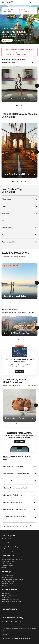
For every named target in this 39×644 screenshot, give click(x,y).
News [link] (3, 545)
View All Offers (7, 40)
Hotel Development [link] (7, 565)
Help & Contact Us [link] (7, 575)
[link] (9, 595)
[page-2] (17, 105)
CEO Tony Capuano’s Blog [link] (10, 547)
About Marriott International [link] (10, 539)
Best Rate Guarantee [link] (8, 581)
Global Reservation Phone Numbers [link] (12, 579)
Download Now (19, 441)
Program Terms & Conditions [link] (10, 599)
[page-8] (21, 181)
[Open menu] (3, 2)
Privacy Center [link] (6, 593)
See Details (19, 371)
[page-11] (25, 181)
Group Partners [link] (6, 563)
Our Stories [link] (5, 549)
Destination (9, 9)
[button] (10, 10)
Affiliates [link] (4, 567)
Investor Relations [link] (7, 543)
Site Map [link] (4, 585)
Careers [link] (4, 541)
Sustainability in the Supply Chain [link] (11, 601)
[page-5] (21, 105)
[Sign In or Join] (35, 2)
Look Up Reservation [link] (8, 577)
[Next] (36, 405)
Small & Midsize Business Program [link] (12, 559)
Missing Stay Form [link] (7, 583)
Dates (25, 9)
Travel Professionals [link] (8, 561)
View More (32, 63)
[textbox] (10, 12)
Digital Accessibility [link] (7, 551)
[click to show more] (37, 86)
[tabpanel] (19, 10)
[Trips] (31, 2)
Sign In (18, 40)
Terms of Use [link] (6, 597)
